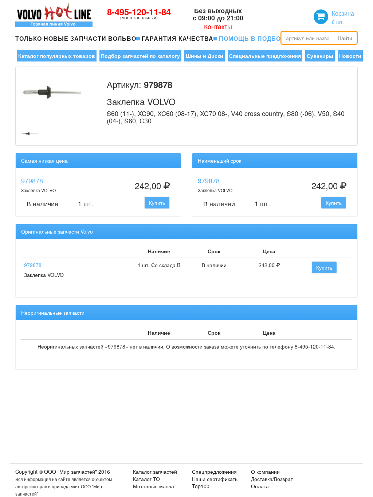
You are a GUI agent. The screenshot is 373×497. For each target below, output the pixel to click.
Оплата (260, 486)
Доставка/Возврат (272, 478)
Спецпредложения (214, 471)
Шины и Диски (204, 55)
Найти (345, 37)
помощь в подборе (254, 38)
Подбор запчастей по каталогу (140, 55)
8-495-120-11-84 (139, 11)
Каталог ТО (146, 478)
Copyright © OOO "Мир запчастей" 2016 (62, 471)
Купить (157, 202)
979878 (32, 180)
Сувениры (320, 55)
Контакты (218, 26)
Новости (350, 55)
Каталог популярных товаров (56, 55)
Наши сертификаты (215, 478)
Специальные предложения (265, 55)
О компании (265, 471)
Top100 (200, 486)
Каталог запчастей (155, 471)
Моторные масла (153, 486)
